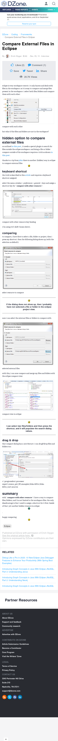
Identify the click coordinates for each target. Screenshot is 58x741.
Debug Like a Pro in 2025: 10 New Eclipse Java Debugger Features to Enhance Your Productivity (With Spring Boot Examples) (28, 560)
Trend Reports (21, 10)
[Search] (54, 4)
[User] (46, 4)
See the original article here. (16, 535)
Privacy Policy (8, 670)
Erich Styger (16, 56)
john (21, 160)
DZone (5, 34)
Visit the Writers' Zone (11, 656)
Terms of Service (9, 666)
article (28, 175)
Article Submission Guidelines (15, 644)
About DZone (8, 617)
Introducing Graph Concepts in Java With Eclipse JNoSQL (28, 585)
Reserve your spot (29, 23)
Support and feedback (11, 621)
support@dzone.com (11, 690)
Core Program (8, 652)
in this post (17, 146)
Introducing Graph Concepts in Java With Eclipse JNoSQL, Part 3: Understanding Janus (28, 570)
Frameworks (26, 34)
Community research (11, 626)
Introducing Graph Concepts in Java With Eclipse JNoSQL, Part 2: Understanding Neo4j (28, 579)
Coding (14, 34)
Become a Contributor (11, 648)
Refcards (7, 10)
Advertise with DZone (11, 634)
